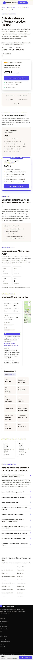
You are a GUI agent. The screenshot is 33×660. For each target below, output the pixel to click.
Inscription (2, 646)
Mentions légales (4, 639)
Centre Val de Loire (23, 7)
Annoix (20, 573)
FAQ (1, 631)
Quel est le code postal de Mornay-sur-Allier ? (15, 533)
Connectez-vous (13, 339)
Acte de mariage (4, 623)
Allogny (20, 570)
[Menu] (29, 3)
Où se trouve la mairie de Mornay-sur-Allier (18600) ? (14, 508)
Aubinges (21, 589)
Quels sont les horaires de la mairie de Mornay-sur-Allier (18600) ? (13, 520)
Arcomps (5, 579)
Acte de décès (3, 626)
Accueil (3, 7)
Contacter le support (5, 641)
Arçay (20, 576)
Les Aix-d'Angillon (7, 570)
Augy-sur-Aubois (7, 592)
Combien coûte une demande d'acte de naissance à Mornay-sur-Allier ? (13, 475)
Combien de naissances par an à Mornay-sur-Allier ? (15, 544)
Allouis (5, 573)
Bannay (20, 596)
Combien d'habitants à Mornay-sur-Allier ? (14, 538)
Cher (3, 10)
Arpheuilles (6, 586)
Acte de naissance (11, 7)
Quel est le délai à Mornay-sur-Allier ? (13, 492)
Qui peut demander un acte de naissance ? (14, 497)
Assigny (20, 586)
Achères (5, 567)
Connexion (2, 644)
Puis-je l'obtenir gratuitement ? (10, 502)
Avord (20, 592)
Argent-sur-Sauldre (8, 583)
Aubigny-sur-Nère (7, 589)
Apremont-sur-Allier (8, 576)
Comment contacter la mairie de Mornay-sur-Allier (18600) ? (15, 527)
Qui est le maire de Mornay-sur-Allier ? (13, 514)
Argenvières (21, 583)
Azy (4, 596)
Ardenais (21, 579)
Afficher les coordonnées (13, 334)
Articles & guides (4, 628)
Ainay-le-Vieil (22, 567)
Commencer (22, 2)
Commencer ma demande (15, 78)
